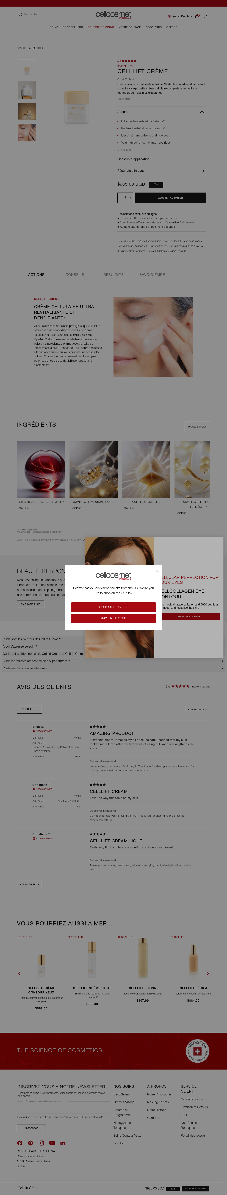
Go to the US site (113, 607)
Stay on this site (113, 618)
